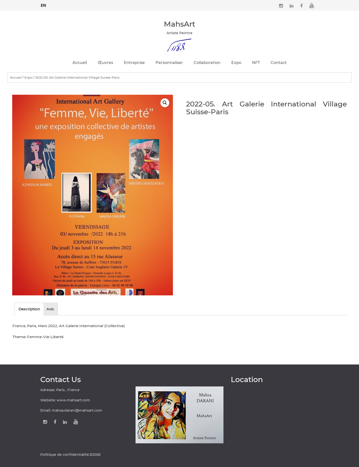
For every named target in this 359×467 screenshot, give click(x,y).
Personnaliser (169, 62)
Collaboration (207, 62)
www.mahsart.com (73, 400)
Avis (50, 309)
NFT (256, 62)
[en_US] (43, 5)
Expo (236, 62)
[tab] (29, 309)
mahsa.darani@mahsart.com (77, 410)
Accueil (80, 62)
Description (29, 309)
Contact (279, 62)
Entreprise (134, 62)
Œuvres (105, 62)
